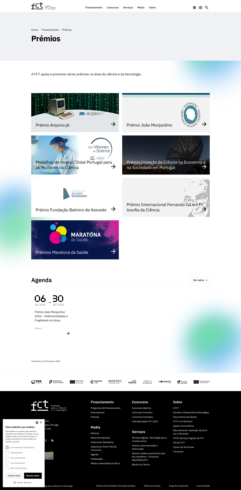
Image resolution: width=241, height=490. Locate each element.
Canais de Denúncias (183, 447)
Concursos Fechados (142, 416)
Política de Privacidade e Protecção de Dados (115, 486)
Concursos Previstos (142, 412)
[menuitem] (93, 9)
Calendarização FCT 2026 (145, 421)
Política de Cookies (152, 486)
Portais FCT (179, 442)
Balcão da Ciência (141, 464)
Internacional (97, 412)
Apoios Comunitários (183, 425)
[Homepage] (43, 6)
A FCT (176, 408)
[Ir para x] (46, 440)
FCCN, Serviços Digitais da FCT (188, 438)
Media (140, 7)
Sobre (152, 7)
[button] (24, 482)
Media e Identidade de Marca (105, 463)
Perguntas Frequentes (178, 486)
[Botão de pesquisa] (207, 7)
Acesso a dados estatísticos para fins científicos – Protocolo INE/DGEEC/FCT (148, 456)
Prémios (67, 29)
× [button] (41, 422)
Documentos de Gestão (185, 416)
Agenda (94, 454)
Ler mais (15, 441)
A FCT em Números (182, 421)
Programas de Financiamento (105, 408)
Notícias (95, 433)
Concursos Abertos (141, 408)
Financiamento (93, 7)
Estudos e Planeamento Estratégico (191, 412)
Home (34, 29)
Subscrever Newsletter (102, 442)
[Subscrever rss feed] (52, 440)
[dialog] (24, 453)
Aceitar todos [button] (14, 475)
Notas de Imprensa (100, 437)
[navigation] (194, 7)
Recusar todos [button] (32, 475)
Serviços (128, 7)
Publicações (97, 458)
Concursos (113, 7)
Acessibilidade (203, 486)
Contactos (178, 451)
